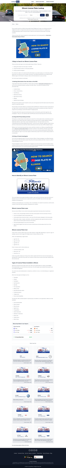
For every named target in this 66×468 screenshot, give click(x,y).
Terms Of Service (46, 453)
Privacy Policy (39, 453)
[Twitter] (32, 450)
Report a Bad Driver (40, 1)
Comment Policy (21, 453)
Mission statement (50, 1)
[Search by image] (47, 15)
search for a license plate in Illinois (21, 128)
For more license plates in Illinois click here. (20, 445)
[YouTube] (36, 450)
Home (32, 1)
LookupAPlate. (30, 466)
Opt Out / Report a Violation (30, 453)
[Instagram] (34, 450)
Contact (15, 453)
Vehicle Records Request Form (45, 83)
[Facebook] (30, 450)
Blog (51, 453)
